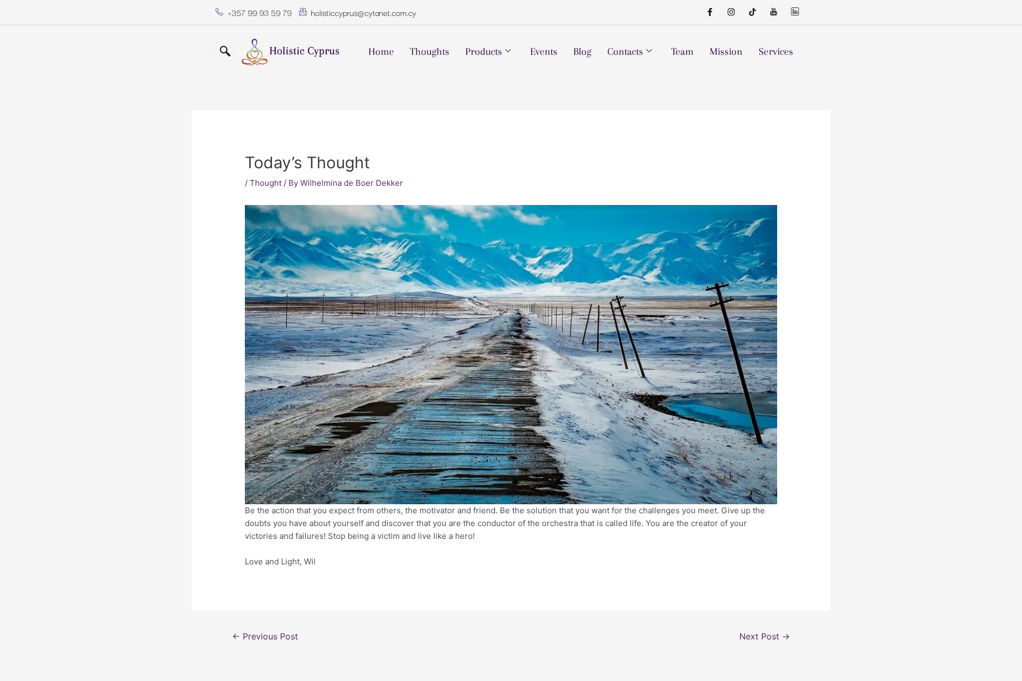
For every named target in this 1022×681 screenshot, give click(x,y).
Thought (266, 183)
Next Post (764, 636)
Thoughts (429, 52)
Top (996, 655)
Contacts (625, 52)
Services (776, 52)
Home (381, 52)
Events (543, 52)
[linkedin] (795, 12)
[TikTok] (752, 12)
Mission (726, 52)
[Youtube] (773, 12)
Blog (582, 52)
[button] (225, 52)
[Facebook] (710, 12)
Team (682, 52)
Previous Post (265, 636)
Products (483, 52)
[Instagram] (731, 12)
